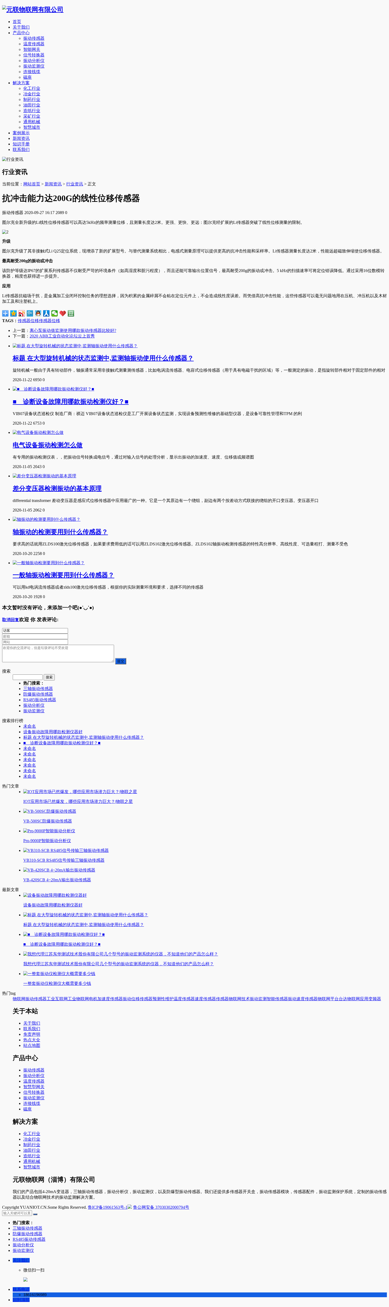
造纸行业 (31, 110)
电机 (93, 999)
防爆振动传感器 (38, 694)
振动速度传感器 (303, 999)
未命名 (29, 726)
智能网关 (31, 49)
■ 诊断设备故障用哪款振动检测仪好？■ (71, 401)
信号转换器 (33, 55)
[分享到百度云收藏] (63, 313)
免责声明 (31, 1034)
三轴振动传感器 (38, 688)
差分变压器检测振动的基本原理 (57, 488)
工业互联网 (57, 999)
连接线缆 (31, 71)
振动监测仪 (33, 66)
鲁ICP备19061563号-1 (108, 1207)
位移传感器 (41, 320)
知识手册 (21, 144)
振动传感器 (33, 38)
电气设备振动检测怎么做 (48, 445)
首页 (17, 21)
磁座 (27, 77)
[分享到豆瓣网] (71, 313)
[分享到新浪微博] (22, 313)
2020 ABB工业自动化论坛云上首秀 (62, 336)
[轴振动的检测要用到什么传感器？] (46, 519)
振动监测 (258, 999)
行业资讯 (74, 184)
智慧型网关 (33, 1086)
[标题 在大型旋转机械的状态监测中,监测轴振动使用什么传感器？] (75, 346)
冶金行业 (31, 94)
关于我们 (21, 27)
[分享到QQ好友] (38, 313)
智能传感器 (277, 999)
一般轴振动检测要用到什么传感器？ (63, 575)
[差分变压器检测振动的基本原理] (44, 476)
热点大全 (31, 1040)
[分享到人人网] (46, 313)
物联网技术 (239, 999)
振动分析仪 (33, 60)
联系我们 (21, 149)
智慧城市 (31, 127)
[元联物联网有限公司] (33, 9)
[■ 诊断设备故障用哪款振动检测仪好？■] (53, 389)
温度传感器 (33, 44)
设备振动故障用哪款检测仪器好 (53, 732)
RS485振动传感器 (39, 699)
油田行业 (31, 105)
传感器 (24, 320)
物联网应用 (357, 999)
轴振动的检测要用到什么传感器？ (60, 531)
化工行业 (31, 88)
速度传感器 (205, 999)
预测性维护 (163, 999)
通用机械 (31, 121)
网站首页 (31, 184)
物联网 (19, 999)
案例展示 (21, 133)
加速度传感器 (110, 999)
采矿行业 (31, 116)
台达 (343, 999)
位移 (56, 320)
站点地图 (31, 1045)
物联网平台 (328, 999)
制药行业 (31, 99)
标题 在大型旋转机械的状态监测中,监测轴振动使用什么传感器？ (103, 358)
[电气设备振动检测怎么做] (38, 432)
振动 (127, 999)
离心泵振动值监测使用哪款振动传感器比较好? (73, 330)
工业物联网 (78, 999)
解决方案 (21, 83)
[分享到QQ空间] (13, 313)
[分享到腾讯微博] (30, 313)
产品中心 (21, 32)
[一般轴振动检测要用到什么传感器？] (49, 563)
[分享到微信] (54, 313)
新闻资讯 (21, 138)
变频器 (374, 999)
